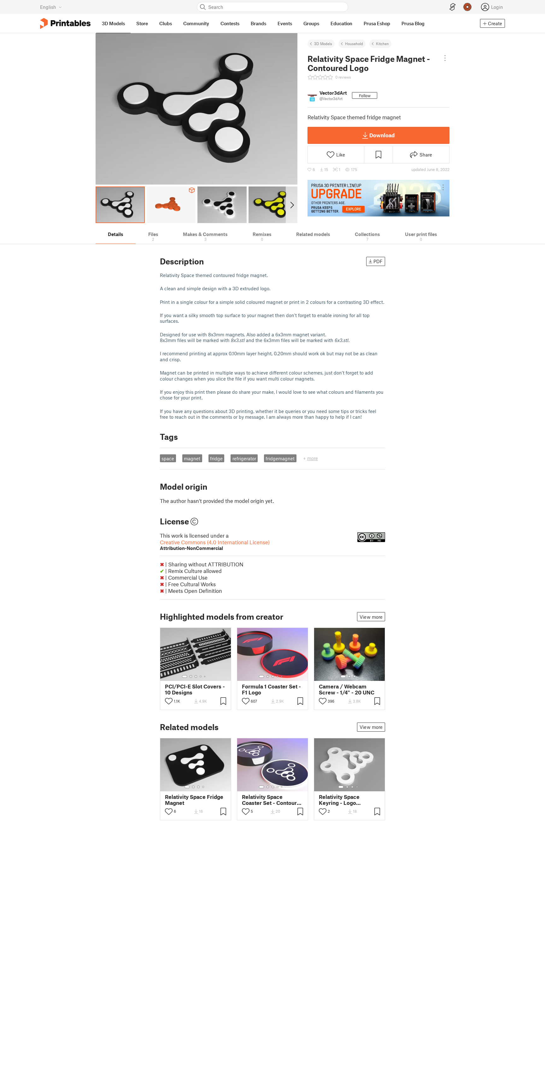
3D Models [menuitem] (113, 23)
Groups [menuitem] (311, 23)
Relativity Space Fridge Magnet (194, 800)
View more (371, 617)
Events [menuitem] (285, 23)
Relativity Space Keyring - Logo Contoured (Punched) (346, 800)
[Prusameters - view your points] (467, 7)
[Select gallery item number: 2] (191, 676)
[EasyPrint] (452, 7)
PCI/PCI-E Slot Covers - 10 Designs (195, 689)
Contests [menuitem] (229, 23)
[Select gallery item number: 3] (196, 676)
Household (354, 43)
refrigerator (244, 458)
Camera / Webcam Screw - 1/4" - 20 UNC (346, 689)
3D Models (323, 43)
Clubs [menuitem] (165, 23)
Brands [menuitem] (258, 23)
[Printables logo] (65, 23)
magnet (192, 458)
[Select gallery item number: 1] (184, 676)
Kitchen (382, 43)
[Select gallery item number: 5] (205, 676)
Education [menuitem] (341, 23)
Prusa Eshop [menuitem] (377, 23)
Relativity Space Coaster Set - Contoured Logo (272, 800)
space (167, 458)
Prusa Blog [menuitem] (413, 23)
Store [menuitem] (142, 23)
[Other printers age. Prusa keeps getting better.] (378, 198)
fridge (216, 458)
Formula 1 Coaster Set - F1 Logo (271, 689)
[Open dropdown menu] (444, 58)
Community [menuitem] (196, 23)
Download (382, 135)
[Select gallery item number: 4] (201, 676)
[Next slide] (291, 204)
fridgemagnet (280, 458)
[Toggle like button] (169, 701)
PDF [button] (378, 261)
